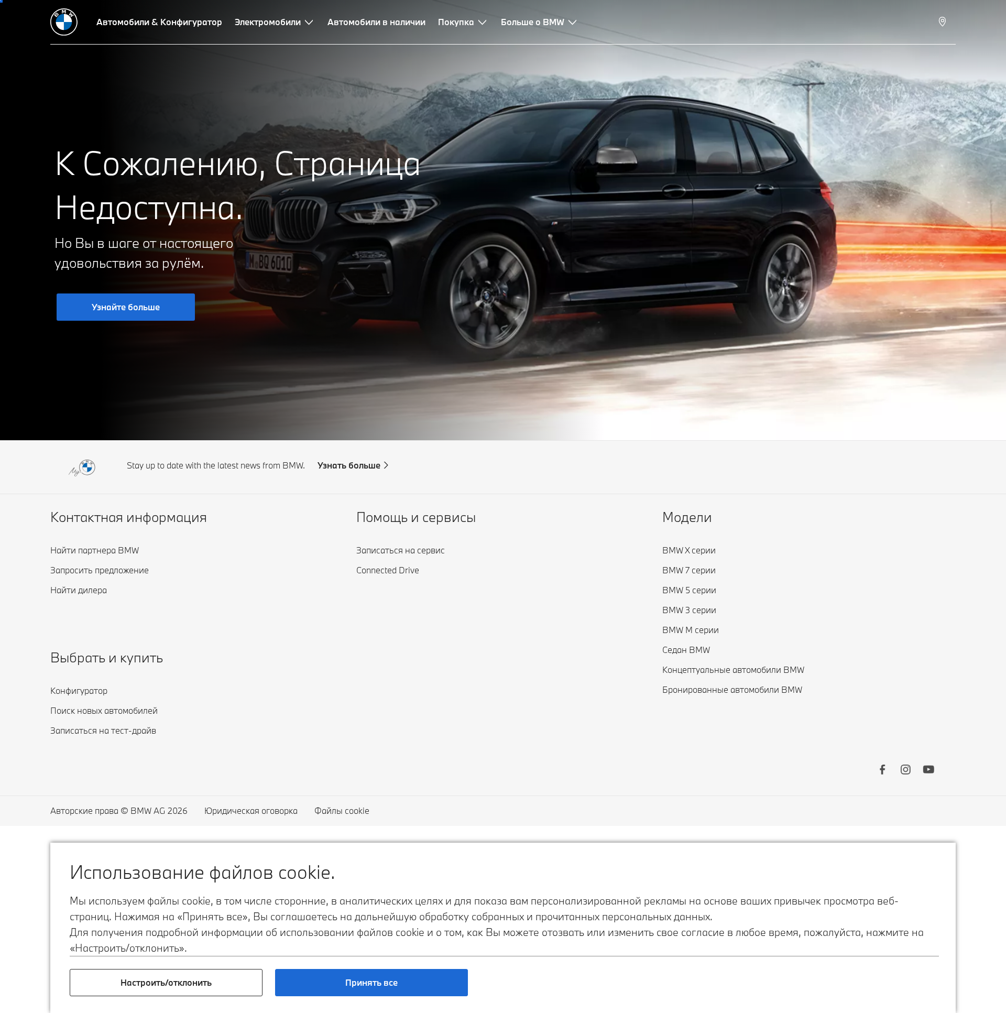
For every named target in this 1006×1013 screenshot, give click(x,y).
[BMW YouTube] (928, 771)
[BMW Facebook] (882, 771)
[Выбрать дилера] (943, 22)
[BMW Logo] (64, 22)
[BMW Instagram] (905, 771)
